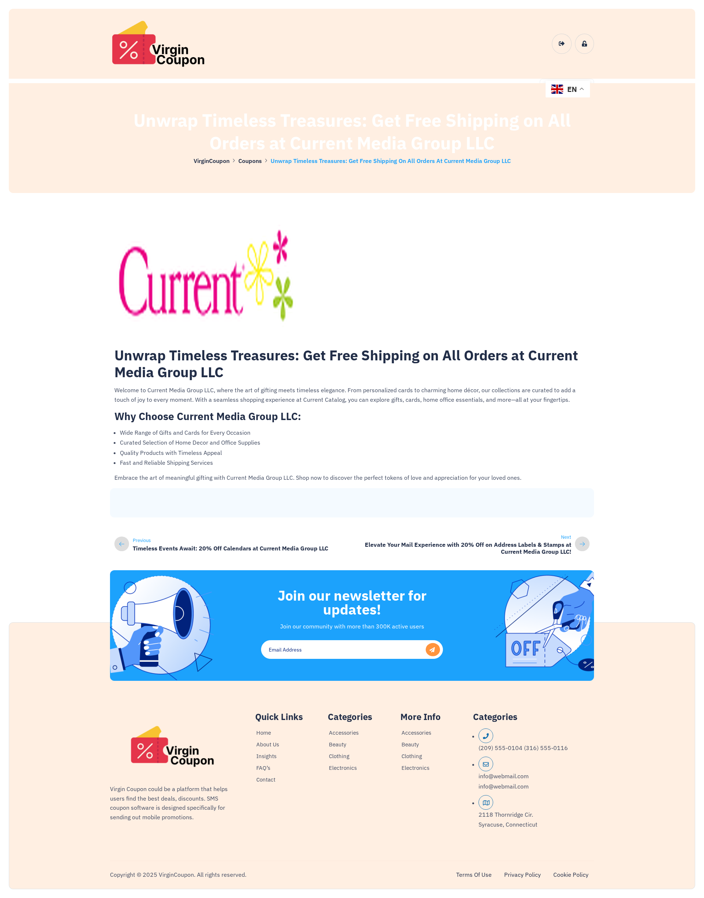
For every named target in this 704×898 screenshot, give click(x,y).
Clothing (339, 756)
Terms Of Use (474, 874)
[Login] (562, 44)
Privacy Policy (522, 874)
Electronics (343, 767)
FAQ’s (263, 767)
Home (263, 732)
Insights (266, 756)
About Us (267, 744)
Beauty (337, 744)
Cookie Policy (570, 874)
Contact (265, 779)
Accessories (344, 732)
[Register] (584, 44)
